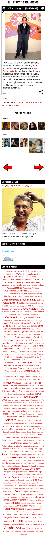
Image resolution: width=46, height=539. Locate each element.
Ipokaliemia (33, 388)
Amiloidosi (26, 277)
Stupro (7, 503)
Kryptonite (33, 391)
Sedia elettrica (37, 475)
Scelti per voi (36, 469)
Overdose (10, 437)
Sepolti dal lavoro (24, 477)
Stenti (33, 497)
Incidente (8, 382)
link (4, 93)
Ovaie (39, 435)
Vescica (30, 528)
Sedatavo (21, 475)
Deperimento (38, 346)
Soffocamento (8, 491)
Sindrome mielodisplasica (18, 488)
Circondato (27, 312)
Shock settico (16, 483)
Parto (26, 443)
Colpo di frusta (14, 326)
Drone (39, 354)
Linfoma (5, 397)
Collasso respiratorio (19, 323)
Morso (39, 423)
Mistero (11, 420)
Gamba (33, 371)
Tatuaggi (26, 512)
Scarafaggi (25, 469)
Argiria (33, 282)
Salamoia (5, 466)
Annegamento (11, 282)
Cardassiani (15, 309)
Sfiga (34, 480)
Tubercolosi (7, 521)
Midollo (18, 414)
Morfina (34, 424)
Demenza (15, 346)
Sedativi (28, 475)
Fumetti (26, 371)
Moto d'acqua (13, 426)
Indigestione (18, 383)
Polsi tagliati (16, 455)
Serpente (14, 480)
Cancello (13, 306)
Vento (24, 528)
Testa (29, 514)
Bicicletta (18, 297)
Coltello (33, 326)
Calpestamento (30, 303)
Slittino (36, 488)
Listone (18, 397)
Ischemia (15, 391)
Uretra (15, 524)
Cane (28, 306)
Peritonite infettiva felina (11, 446)
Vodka (5, 531)
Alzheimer (17, 277)
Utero (27, 524)
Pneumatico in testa (22, 451)
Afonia (19, 274)
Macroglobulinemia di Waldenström (28, 400)
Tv (26, 521)
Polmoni (6, 454)
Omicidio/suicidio (9, 432)
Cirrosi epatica (38, 312)
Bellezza (9, 296)
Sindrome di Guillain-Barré (17, 486)
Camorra (5, 306)
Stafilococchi (25, 497)
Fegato (21, 368)
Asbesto (26, 285)
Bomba (5, 300)
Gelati (39, 371)
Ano (19, 282)
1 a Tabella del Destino (13, 271)
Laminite (41, 391)
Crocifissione (18, 340)
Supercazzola (9, 506)
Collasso (26, 320)
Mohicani (37, 421)
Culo (25, 340)
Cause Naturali (29, 308)
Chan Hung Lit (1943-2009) (23, 8)
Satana (32, 466)
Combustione (25, 329)
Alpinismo (7, 277)
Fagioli (24, 365)
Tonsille (40, 515)
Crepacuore (8, 340)
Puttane (5, 461)
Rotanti (23, 463)
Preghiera (40, 455)
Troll (32, 517)
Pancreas (6, 440)
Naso (21, 426)
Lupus (41, 397)
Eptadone (36, 360)
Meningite (34, 411)
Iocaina (26, 388)
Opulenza (35, 432)
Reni (4, 463)
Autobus (35, 288)
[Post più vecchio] (39, 172)
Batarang (38, 294)
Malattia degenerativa (24, 403)
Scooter (7, 474)
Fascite (35, 365)
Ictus (25, 379)
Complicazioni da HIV (35, 332)
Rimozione (11, 463)
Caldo (21, 303)
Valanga (33, 524)
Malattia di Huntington (35, 406)
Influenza (6, 386)
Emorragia (36, 357)
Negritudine (38, 426)
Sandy (11, 466)
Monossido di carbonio (21, 423)
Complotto (36, 334)
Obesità (36, 429)
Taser (20, 512)
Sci (11, 472)
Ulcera (39, 521)
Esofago (27, 362)
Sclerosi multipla (36, 472)
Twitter (29, 521)
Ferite (27, 368)
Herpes (7, 380)
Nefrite (31, 426)
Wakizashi (17, 531)
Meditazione (15, 411)
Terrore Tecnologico (19, 515)
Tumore (18, 521)
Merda (41, 411)
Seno (14, 477)
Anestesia (29, 279)
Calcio (15, 303)
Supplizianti (6, 512)
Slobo (42, 488)
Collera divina (35, 323)
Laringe (13, 394)
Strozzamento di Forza (35, 500)
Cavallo (41, 309)
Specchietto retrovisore (34, 494)
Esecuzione (16, 362)
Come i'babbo (37, 329)
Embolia (27, 357)
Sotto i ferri (34, 492)
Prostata (23, 457)
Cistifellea (11, 315)
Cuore (27, 102)
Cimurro (20, 312)
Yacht (24, 531)
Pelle (30, 443)
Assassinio (17, 288)
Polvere (24, 455)
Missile (26, 416)
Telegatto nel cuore (37, 512)
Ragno (19, 461)
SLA (29, 463)
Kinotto (26, 391)
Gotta (27, 377)
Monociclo (7, 424)
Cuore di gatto (12, 343)
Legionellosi (20, 394)
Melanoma (25, 411)
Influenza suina (30, 386)
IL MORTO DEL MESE (23, 2)
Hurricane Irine (16, 380)
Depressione (8, 349)
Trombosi (38, 517)
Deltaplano (6, 346)
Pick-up (30, 449)
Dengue (29, 346)
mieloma (39, 531)
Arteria (39, 282)
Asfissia (41, 285)
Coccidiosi (25, 315)
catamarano (30, 531)
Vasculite (40, 524)
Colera (15, 320)
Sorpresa (26, 492)
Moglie (30, 421)
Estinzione (7, 365)
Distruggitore (15, 351)
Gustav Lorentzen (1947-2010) (17, 186)
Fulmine (18, 371)
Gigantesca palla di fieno (34, 374)
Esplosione (36, 363)
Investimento (17, 388)
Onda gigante (21, 432)
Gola (16, 376)
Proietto (14, 457)
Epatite (22, 360)
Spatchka (6, 494)
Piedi (35, 449)
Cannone (34, 306)
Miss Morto (17, 416)
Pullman (39, 458)
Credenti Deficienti (34, 337)
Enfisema (15, 360)
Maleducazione (10, 408)
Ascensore (33, 285)
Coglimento (11, 317)
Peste (11, 449)
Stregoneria (21, 500)
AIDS (25, 271)
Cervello (12, 311)
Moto (5, 426)
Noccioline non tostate (24, 429)
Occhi (42, 429)
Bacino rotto (22, 293)
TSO (16, 512)
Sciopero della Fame (21, 472)
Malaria (13, 403)
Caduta (7, 302)
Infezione (38, 383)
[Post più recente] (7, 172)
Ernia (42, 360)
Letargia (28, 394)
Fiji (41, 368)
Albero (24, 274)
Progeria (6, 458)
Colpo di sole (25, 326)
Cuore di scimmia (25, 343)
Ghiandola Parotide (17, 374)
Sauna (6, 469)
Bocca (39, 297)
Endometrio (6, 360)
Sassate (24, 466)
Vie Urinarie (38, 528)
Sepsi (35, 477)
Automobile (21, 291)
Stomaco (39, 497)
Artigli (15, 285)
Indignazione (28, 383)
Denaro (23, 346)
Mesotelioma (8, 414)
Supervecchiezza (14, 508)
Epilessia (29, 360)
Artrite (19, 285)
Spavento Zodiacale (17, 494)
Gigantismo (8, 376)
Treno (27, 517)
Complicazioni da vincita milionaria (18, 334)
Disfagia (25, 349)
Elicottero (19, 357)
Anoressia (26, 282)
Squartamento (15, 497)
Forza (7, 371)
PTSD (18, 437)
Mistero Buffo (22, 421)
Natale (25, 426)
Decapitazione (38, 343)
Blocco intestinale (29, 297)
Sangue (17, 466)
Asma (9, 288)
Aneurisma (39, 279)
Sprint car (5, 497)
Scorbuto (14, 475)
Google (21, 377)
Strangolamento (9, 500)
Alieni (38, 274)
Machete (11, 400)
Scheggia (6, 472)
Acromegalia (10, 274)
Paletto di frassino (28, 437)
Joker (21, 391)
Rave (42, 461)
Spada (41, 492)
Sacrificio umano (37, 463)
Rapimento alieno (33, 461)
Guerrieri (32, 377)
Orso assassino (18, 435)
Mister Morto (34, 417)
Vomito (10, 531)
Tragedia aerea (11, 517)
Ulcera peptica (7, 524)
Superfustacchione (23, 506)
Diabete (17, 348)
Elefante (11, 357)
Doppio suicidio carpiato (30, 351)
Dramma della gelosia (28, 354)
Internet (40, 386)
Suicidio (15, 502)
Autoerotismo (10, 291)
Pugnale (32, 457)
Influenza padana (17, 386)
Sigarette (25, 483)
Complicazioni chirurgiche (15, 331)
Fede (15, 368)
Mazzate (6, 411)
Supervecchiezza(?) (33, 509)
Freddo (12, 371)
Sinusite (31, 488)
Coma (20, 102)
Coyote (23, 337)
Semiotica (7, 477)
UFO (34, 521)
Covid (17, 337)
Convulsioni (9, 337)
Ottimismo (32, 435)
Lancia (7, 394)
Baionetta (31, 294)
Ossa (26, 435)
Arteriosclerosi (7, 285)
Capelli (41, 306)
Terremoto (7, 514)
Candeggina (21, 306)
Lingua (12, 397)
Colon (5, 326)
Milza (23, 414)
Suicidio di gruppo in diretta (30, 503)
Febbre (10, 368)
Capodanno (6, 309)
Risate (18, 463)
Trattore (22, 517)
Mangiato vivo (36, 408)
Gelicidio (6, 374)
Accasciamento (34, 271)
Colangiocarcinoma (27, 317)
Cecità (5, 312)
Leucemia (36, 394)
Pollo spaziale (35, 451)
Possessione (32, 455)
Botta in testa (13, 300)
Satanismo (39, 466)
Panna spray (16, 440)
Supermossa (37, 506)
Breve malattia (28, 299)
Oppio (29, 432)
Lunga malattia (29, 396)
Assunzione (27, 288)
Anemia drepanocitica (16, 280)
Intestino (6, 388)
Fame (29, 365)
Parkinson (19, 443)
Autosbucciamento (34, 291)
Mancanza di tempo (23, 408)
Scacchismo (15, 469)
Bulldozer (40, 300)
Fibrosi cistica (35, 368)
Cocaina (18, 315)
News (12, 429)
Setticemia (27, 480)
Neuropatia (6, 429)
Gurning (39, 377)
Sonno (18, 491)
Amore (33, 277)
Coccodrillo (34, 315)
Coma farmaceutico (12, 329)
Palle (38, 437)
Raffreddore (12, 461)
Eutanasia (16, 365)
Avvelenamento (10, 293)
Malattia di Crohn (19, 406)
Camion (39, 303)
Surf (12, 512)
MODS (4, 400)
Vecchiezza (12, 528)
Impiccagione (35, 379)
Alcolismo (31, 274)
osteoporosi (23, 534)
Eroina (8, 363)
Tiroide (34, 515)
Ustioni (21, 524)
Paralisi (24, 440)
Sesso (20, 480)
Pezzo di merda (20, 449)
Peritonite (37, 443)
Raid (24, 461)
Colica (20, 320)
